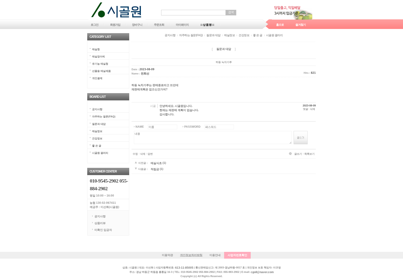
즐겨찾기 (300, 24)
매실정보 (97, 131)
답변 (150, 153)
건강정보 (97, 138)
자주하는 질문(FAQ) (103, 116)
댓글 (305, 109)
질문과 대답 (99, 123)
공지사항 (97, 109)
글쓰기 (298, 153)
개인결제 (97, 78)
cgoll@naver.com (262, 272)
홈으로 (280, 24)
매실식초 (156, 163)
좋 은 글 (96, 145)
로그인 (94, 24)
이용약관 (167, 255)
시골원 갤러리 (100, 152)
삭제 (312, 109)
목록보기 (309, 153)
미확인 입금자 (103, 229)
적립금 (155, 169)
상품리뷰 (100, 223)
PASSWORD (192, 126)
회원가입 (115, 24)
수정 (135, 153)
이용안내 (215, 255)
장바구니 (137, 24)
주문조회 (159, 24)
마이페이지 (182, 24)
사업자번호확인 (237, 255)
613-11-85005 (184, 268)
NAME (139, 126)
